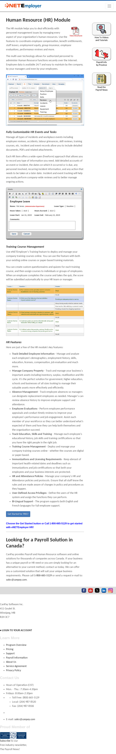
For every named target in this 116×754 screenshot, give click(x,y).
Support (10, 653)
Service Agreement (16, 666)
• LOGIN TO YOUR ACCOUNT (16, 630)
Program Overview (16, 645)
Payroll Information (16, 657)
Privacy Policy (13, 670)
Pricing (9, 649)
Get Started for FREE (18, 514)
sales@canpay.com (16, 579)
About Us (11, 662)
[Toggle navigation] (109, 6)
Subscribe (5, 740)
